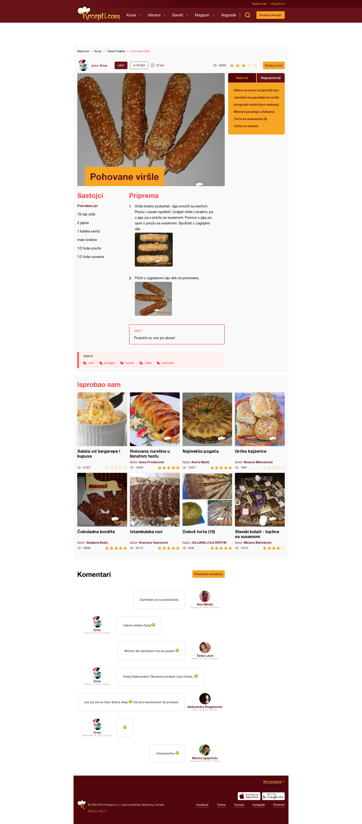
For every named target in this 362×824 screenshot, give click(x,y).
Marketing (147, 804)
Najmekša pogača (207, 430)
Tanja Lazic (205, 655)
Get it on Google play (273, 796)
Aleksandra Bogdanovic (205, 707)
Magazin (202, 15)
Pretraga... (247, 15)
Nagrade (228, 15)
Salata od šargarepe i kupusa (102, 430)
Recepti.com (99, 13)
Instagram (259, 804)
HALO (102, 811)
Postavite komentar (208, 574)
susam (129, 363)
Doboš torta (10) (207, 511)
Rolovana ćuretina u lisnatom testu (155, 430)
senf (91, 363)
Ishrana (154, 15)
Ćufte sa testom (246, 126)
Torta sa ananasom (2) (250, 119)
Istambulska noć (155, 511)
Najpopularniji (271, 77)
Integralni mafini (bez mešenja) (256, 104)
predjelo (109, 363)
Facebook (202, 804)
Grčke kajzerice (260, 430)
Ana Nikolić (205, 604)
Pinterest (279, 804)
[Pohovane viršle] (175, 250)
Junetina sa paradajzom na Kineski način (256, 97)
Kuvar (131, 15)
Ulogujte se (278, 3)
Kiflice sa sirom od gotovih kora (256, 90)
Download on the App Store (249, 796)
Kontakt (160, 804)
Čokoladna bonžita (102, 511)
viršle (148, 363)
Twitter (221, 804)
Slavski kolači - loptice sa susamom (260, 511)
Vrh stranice (272, 781)
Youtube (239, 804)
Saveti (177, 15)
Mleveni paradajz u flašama (254, 111)
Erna (103, 65)
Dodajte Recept (270, 15)
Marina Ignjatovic (205, 758)
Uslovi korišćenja (130, 804)
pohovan (167, 363)
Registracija (259, 3)
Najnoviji (242, 77)
